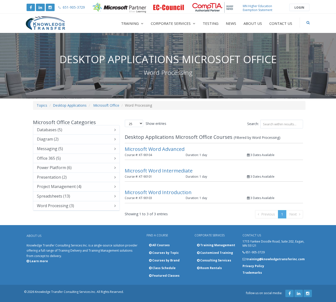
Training (130, 23)
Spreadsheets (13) (53, 196)
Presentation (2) (52, 177)
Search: (253, 123)
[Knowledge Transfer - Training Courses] (56, 23)
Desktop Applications (70, 105)
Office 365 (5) (49, 158)
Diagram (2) (48, 139)
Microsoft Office (106, 105)
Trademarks (252, 273)
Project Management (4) (59, 187)
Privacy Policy (253, 266)
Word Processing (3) (55, 206)
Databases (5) (49, 130)
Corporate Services (171, 23)
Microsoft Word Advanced (154, 149)
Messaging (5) (50, 149)
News (231, 23)
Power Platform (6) (54, 168)
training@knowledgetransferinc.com (275, 259)
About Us (253, 23)
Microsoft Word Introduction (158, 192)
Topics (42, 105)
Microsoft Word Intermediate (159, 170)
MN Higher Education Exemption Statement (257, 8)
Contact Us (280, 23)
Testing (210, 23)
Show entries (156, 123)
